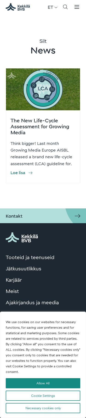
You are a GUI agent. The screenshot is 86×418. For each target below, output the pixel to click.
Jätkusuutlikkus (23, 268)
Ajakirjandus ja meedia (32, 302)
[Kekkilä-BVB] (22, 237)
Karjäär (14, 280)
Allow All (43, 383)
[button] (65, 7)
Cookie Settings (43, 396)
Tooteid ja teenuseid (30, 257)
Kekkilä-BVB (20, 7)
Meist (12, 291)
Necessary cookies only (43, 408)
